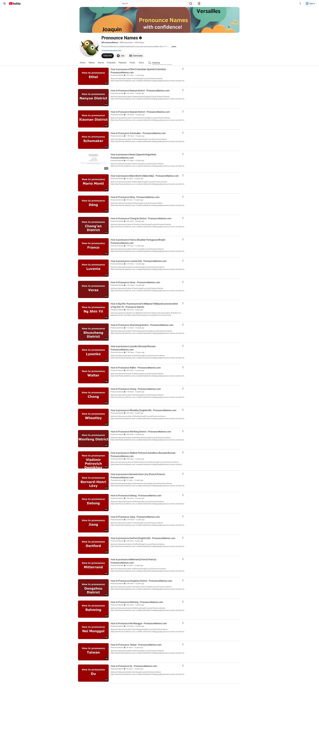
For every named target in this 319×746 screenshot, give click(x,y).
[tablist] (159, 63)
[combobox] (154, 3)
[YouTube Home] (14, 3)
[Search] (191, 3)
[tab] (82, 63)
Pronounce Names (117, 75)
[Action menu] (182, 68)
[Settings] (300, 3)
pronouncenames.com (112, 50)
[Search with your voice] (199, 3)
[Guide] (4, 3)
